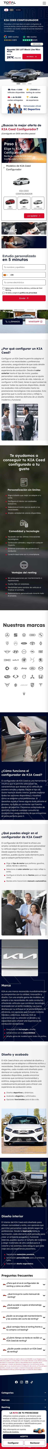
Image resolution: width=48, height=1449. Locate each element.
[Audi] (32, 635)
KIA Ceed (18, 10)
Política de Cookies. (11, 1432)
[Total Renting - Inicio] (9, 3)
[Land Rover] (32, 668)
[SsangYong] (15, 676)
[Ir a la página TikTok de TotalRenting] (32, 1382)
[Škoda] (40, 660)
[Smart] (7, 668)
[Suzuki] (15, 685)
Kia (11, 10)
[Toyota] (32, 643)
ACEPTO (24, 1436)
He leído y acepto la (21, 293)
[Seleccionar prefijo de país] (5, 275)
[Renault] (40, 643)
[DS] (32, 660)
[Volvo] (24, 676)
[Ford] (24, 643)
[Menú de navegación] (44, 3)
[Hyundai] (15, 651)
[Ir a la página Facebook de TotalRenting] (16, 1382)
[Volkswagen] (24, 635)
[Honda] (40, 676)
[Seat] (15, 635)
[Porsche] (32, 685)
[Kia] (15, 660)
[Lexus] (15, 668)
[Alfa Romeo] (24, 660)
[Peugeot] (7, 643)
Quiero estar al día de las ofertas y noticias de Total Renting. (23, 289)
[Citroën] (15, 643)
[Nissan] (24, 651)
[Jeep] (24, 668)
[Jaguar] (24, 685)
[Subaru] (7, 676)
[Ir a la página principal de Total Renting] (6, 10)
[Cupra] (7, 685)
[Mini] (7, 651)
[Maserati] (24, 693)
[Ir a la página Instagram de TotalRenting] (21, 1382)
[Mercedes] (7, 635)
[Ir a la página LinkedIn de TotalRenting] (26, 1382)
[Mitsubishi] (32, 676)
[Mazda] (40, 668)
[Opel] (32, 651)
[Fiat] (40, 651)
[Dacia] (7, 660)
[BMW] (40, 635)
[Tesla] (40, 685)
